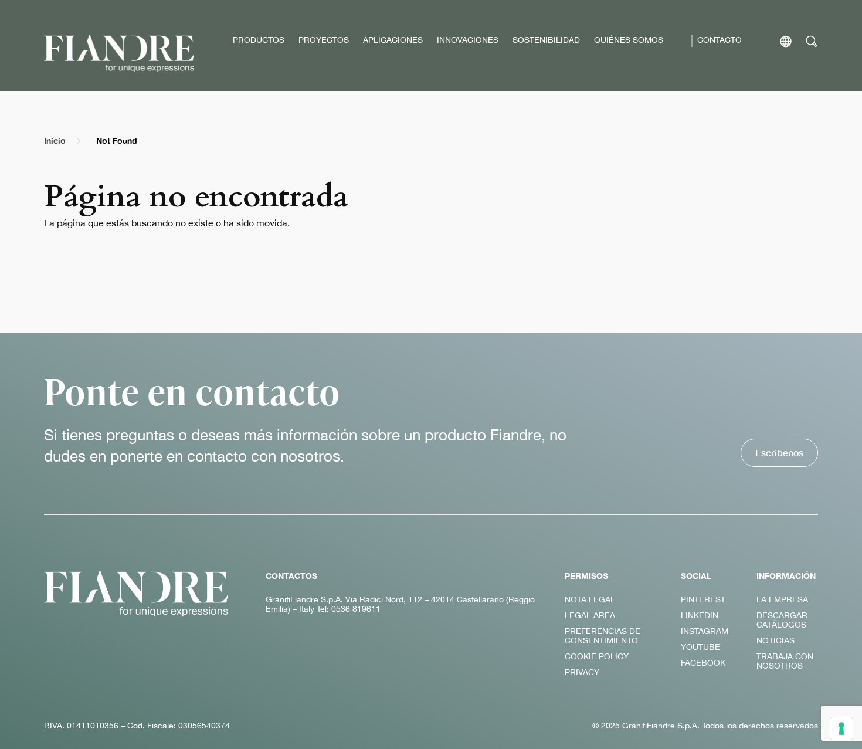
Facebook (703, 662)
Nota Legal (590, 599)
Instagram (704, 631)
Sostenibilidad (546, 40)
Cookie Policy (597, 656)
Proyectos (323, 40)
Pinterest (703, 599)
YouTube (700, 647)
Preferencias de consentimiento (602, 635)
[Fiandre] (119, 53)
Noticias (775, 640)
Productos (258, 40)
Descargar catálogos (781, 620)
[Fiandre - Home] (136, 593)
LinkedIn (699, 615)
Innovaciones (467, 40)
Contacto (719, 40)
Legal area (590, 615)
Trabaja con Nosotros (784, 661)
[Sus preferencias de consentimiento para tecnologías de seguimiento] (841, 728)
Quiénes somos (628, 40)
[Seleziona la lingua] (786, 41)
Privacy (582, 672)
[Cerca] (812, 41)
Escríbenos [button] (779, 452)
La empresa (782, 599)
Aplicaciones (393, 40)
